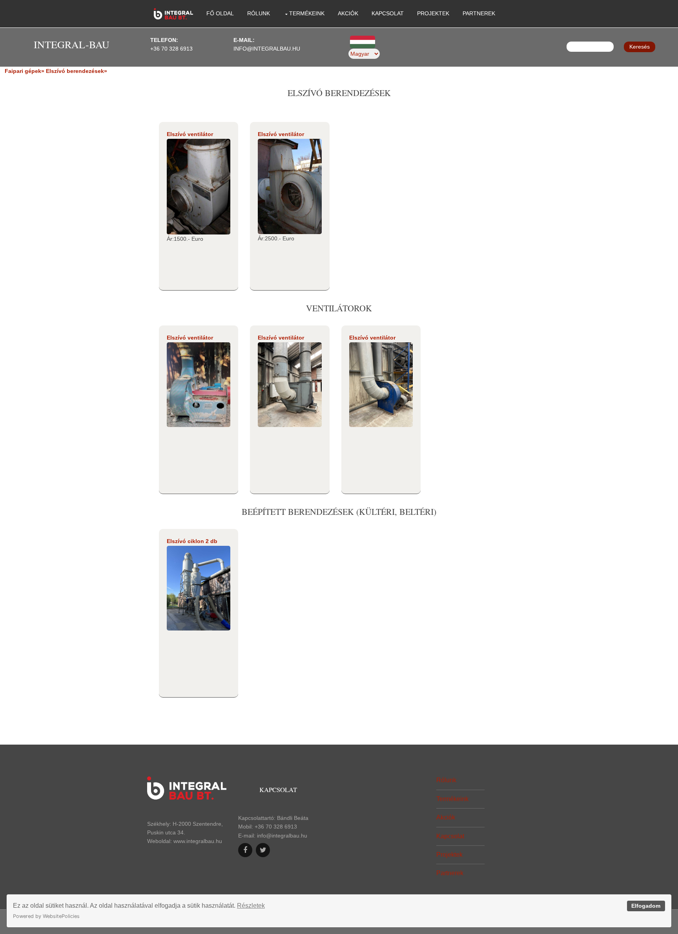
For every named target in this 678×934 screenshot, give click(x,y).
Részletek (251, 905)
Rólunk (258, 13)
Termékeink (306, 13)
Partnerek (479, 13)
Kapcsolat (388, 13)
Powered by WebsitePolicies (46, 916)
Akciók (348, 13)
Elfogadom (645, 906)
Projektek (433, 13)
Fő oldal (220, 13)
